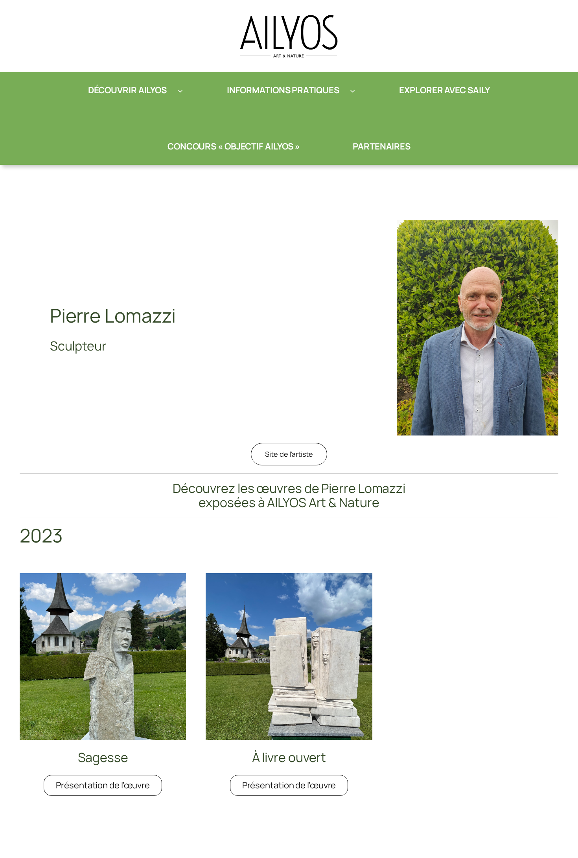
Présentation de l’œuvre (109, 787)
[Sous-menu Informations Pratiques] (352, 90)
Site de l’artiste (289, 454)
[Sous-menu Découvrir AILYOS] (180, 90)
